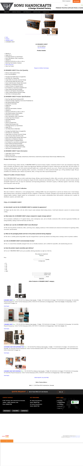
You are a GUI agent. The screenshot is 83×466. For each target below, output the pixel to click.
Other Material (8, 113)
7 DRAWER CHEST (8, 324)
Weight (6, 105)
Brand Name (8, 114)
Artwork (7, 122)
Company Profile (16, 11)
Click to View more (9, 64)
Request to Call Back (38, 68)
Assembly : (12, 348)
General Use (8, 100)
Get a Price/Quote (41, 47)
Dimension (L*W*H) (9, 111)
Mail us (61, 391)
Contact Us (46, 11)
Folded (6, 106)
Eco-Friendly (8, 87)
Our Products (27, 11)
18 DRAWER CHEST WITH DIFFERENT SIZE (14, 346)
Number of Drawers (9, 86)
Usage (6, 79)
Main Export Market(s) (10, 156)
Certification (36, 11)
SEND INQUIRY (37, 377)
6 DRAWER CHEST (8, 300)
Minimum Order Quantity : (32, 300)
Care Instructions (9, 81)
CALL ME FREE (45, 377)
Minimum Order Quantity (10, 72)
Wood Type (7, 99)
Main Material (8, 102)
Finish (6, 119)
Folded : (14, 303)
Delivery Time (8, 155)
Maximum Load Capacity (10, 90)
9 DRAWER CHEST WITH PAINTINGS (12, 371)
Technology (7, 125)
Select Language (66, 0)
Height (6, 127)
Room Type (7, 116)
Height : (60, 300)
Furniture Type (8, 117)
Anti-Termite (8, 78)
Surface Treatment (9, 92)
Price (6, 74)
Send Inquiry (46, 68)
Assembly (7, 103)
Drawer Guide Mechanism (11, 83)
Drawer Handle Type (9, 89)
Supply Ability (8, 153)
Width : (45, 300)
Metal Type (7, 108)
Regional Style (8, 124)
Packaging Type (8, 76)
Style (6, 93)
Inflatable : (64, 301)
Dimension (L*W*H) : (35, 301)
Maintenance (8, 84)
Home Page (6, 11)
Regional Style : (54, 301)
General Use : (16, 301)
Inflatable (7, 110)
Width (6, 121)
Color (6, 128)
